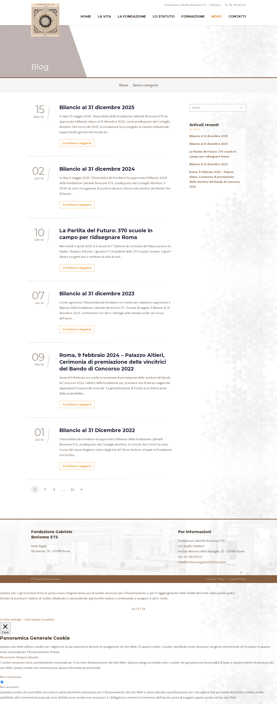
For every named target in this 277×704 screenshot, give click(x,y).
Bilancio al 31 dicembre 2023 (96, 293)
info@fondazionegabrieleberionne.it (202, 562)
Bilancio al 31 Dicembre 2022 (97, 430)
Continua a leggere (76, 143)
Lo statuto (164, 16)
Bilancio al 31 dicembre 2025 (96, 107)
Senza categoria (145, 85)
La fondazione (132, 16)
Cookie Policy (237, 579)
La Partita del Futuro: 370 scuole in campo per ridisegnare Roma (106, 233)
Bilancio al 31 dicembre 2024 (97, 169)
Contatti (237, 16)
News (216, 16)
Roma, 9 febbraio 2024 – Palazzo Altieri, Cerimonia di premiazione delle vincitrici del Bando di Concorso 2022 (112, 362)
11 (72, 489)
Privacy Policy (216, 579)
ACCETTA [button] (138, 609)
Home (86, 16)
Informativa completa (39, 619)
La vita (104, 16)
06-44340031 (192, 557)
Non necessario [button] (10, 677)
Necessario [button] (8, 657)
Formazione (193, 16)
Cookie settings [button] (10, 619)
